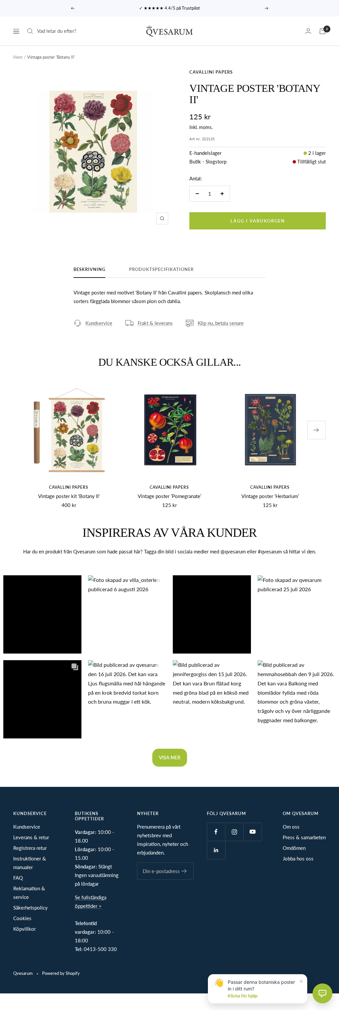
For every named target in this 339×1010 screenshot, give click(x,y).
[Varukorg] (322, 31)
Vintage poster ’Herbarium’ (270, 496)
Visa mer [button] (169, 757)
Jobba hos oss (298, 858)
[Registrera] (184, 871)
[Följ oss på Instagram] (234, 832)
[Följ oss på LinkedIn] (216, 850)
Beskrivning (89, 269)
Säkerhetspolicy (30, 908)
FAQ (18, 878)
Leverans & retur (31, 837)
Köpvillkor (24, 929)
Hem (18, 57)
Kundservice (98, 323)
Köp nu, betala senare (221, 323)
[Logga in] (308, 31)
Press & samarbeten (304, 837)
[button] (42, 614)
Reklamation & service (29, 892)
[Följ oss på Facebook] (216, 832)
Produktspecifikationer (161, 269)
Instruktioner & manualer (29, 862)
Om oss (291, 827)
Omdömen (294, 848)
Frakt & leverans (155, 323)
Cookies (22, 918)
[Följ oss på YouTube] (252, 832)
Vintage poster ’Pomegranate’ (169, 496)
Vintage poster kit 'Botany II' (69, 496)
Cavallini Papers (211, 72)
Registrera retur (30, 848)
